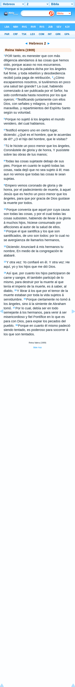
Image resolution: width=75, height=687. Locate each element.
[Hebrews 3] (70, 319)
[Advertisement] (37, 379)
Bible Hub (37, 347)
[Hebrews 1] (4, 319)
